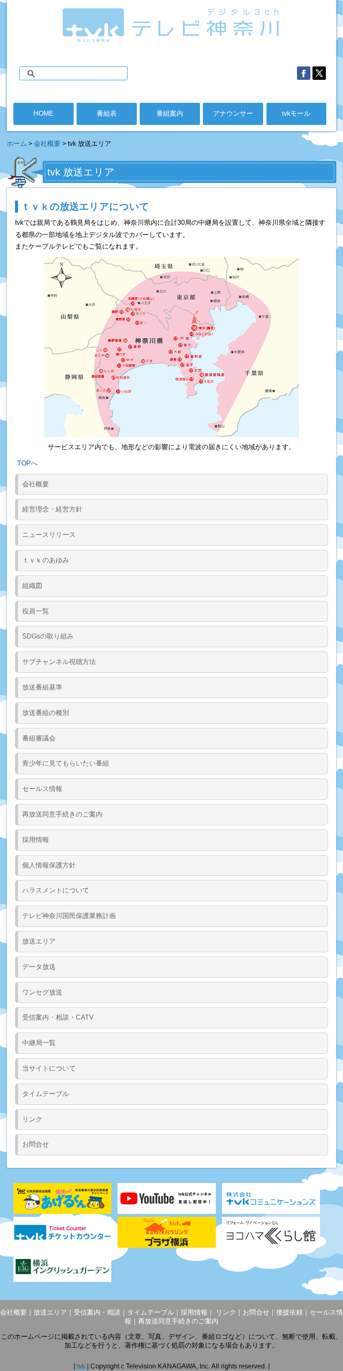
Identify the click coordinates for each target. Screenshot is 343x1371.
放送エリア (39, 941)
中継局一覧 (39, 1042)
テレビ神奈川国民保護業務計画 (69, 915)
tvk (82, 1366)
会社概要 (47, 143)
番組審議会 (39, 738)
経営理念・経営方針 (52, 509)
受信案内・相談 (97, 1312)
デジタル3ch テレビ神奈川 (171, 25)
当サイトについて (49, 1068)
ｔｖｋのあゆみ (45, 560)
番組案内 (169, 113)
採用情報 (35, 839)
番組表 (107, 113)
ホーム (17, 143)
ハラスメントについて (55, 890)
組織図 (32, 585)
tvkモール (296, 113)
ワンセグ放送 (42, 992)
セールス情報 (42, 788)
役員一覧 (35, 611)
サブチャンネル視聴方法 (59, 661)
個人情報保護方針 (49, 865)
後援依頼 (289, 1312)
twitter (319, 73)
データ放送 (39, 966)
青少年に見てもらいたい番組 (65, 763)
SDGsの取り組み (48, 636)
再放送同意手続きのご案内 (62, 814)
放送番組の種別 (45, 712)
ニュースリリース (49, 534)
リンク (32, 1119)
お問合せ (35, 1144)
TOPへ (27, 463)
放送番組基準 (42, 687)
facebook (303, 73)
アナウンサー (233, 113)
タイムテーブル (45, 1093)
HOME (43, 113)
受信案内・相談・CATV (58, 1017)
